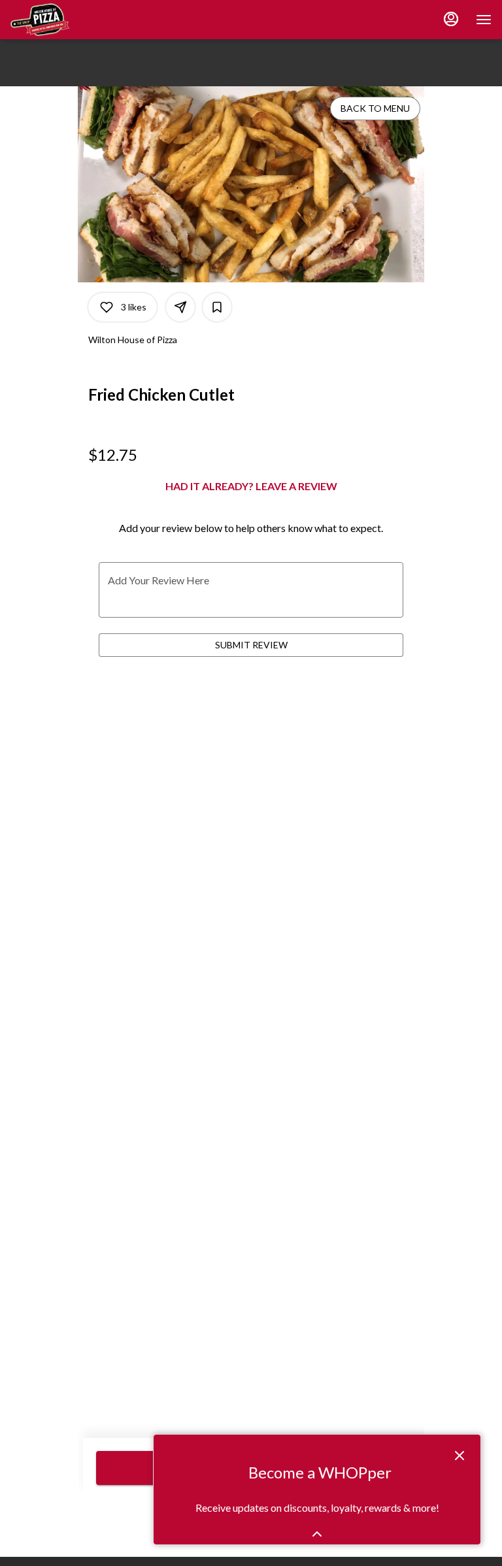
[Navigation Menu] (483, 19)
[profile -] (451, 19)
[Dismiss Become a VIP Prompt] (459, 1455)
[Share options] (180, 307)
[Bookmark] (217, 307)
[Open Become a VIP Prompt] (317, 1534)
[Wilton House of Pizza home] (69, 19)
